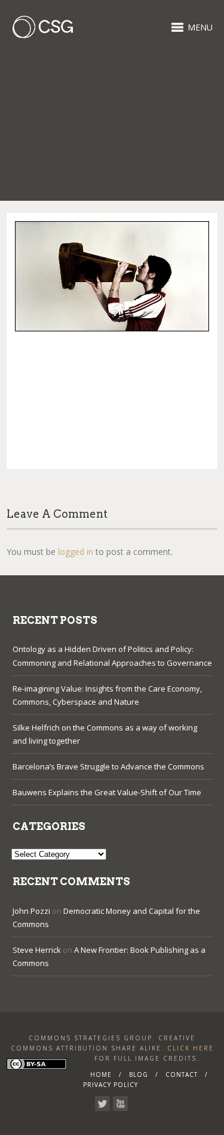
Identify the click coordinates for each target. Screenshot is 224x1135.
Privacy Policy (110, 1084)
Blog (138, 1074)
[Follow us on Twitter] (102, 1103)
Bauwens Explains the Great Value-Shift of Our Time (107, 792)
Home (101, 1074)
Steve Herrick (37, 949)
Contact (181, 1074)
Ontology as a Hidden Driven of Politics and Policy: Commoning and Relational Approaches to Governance (112, 656)
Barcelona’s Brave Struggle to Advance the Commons (108, 766)
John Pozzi (31, 910)
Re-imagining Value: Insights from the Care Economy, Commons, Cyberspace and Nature (107, 695)
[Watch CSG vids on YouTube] (120, 1103)
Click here (190, 1048)
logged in (75, 551)
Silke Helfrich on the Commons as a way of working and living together (105, 734)
